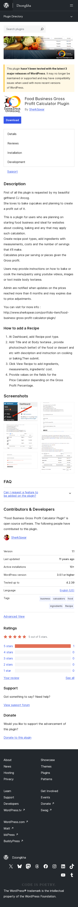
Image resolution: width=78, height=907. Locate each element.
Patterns (46, 779)
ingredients (56, 606)
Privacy (9, 779)
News (7, 766)
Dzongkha (19, 857)
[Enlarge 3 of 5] (32, 457)
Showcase (48, 760)
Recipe (69, 606)
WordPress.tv (14, 810)
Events (45, 797)
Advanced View (14, 616)
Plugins (45, 773)
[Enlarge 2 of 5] (32, 429)
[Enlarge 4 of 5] (69, 407)
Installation (14, 153)
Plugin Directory (13, 16)
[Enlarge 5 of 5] (69, 439)
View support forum (17, 705)
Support (12, 171)
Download (12, 120)
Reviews (13, 143)
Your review (11, 678)
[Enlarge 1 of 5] (32, 407)
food (70, 598)
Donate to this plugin (17, 737)
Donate (47, 803)
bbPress (11, 835)
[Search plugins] (42, 29)
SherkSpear (36, 109)
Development (16, 162)
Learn (7, 791)
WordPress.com (16, 822)
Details (12, 134)
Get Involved (49, 791)
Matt (9, 828)
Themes (46, 766)
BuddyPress (13, 841)
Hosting (9, 773)
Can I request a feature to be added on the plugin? (21, 494)
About (8, 760)
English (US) (67, 590)
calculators (59, 598)
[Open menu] (72, 5)
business (45, 598)
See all (70, 678)
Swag (46, 810)
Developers (11, 803)
